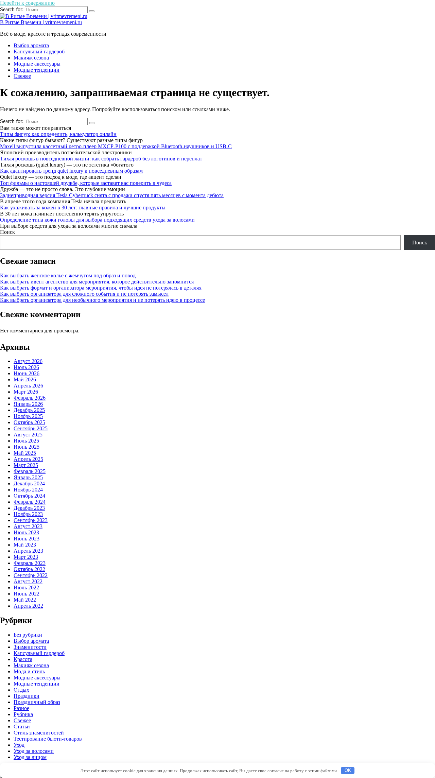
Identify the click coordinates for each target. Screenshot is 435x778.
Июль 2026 (26, 367)
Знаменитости (30, 647)
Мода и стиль (29, 671)
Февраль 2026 (30, 398)
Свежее (22, 76)
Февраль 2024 (30, 502)
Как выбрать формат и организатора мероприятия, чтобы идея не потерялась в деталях (101, 288)
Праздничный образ (37, 702)
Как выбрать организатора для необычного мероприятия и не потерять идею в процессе (102, 300)
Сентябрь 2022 (31, 575)
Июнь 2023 (26, 538)
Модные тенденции (36, 70)
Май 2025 (25, 453)
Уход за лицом (30, 757)
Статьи (22, 726)
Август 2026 (28, 361)
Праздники (26, 696)
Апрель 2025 (28, 459)
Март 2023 (26, 557)
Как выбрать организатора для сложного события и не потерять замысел (84, 294)
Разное (21, 708)
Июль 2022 (26, 587)
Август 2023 (28, 526)
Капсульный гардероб (39, 51)
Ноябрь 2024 (28, 489)
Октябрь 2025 (29, 422)
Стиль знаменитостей (39, 733)
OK (348, 770)
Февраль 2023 (30, 563)
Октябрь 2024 (29, 496)
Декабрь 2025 (29, 410)
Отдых (21, 690)
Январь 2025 (28, 477)
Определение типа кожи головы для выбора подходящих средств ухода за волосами (97, 220)
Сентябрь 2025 (31, 428)
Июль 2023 (26, 532)
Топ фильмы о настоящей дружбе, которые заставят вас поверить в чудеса (86, 183)
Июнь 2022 (26, 594)
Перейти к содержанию (27, 3)
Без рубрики (28, 635)
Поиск (7, 232)
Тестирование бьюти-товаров (48, 739)
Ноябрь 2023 (28, 514)
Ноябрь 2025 (28, 416)
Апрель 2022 (28, 606)
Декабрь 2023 (29, 508)
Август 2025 (28, 434)
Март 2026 (26, 392)
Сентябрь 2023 (31, 520)
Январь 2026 (28, 404)
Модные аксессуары (37, 64)
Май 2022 (25, 600)
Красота (23, 659)
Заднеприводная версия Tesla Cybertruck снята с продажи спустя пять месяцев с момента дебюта (112, 195)
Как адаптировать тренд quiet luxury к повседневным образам (71, 171)
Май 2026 (25, 379)
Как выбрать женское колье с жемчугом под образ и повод (68, 275)
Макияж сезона (31, 57)
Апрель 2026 (28, 385)
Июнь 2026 (26, 373)
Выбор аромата (31, 45)
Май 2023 (25, 545)
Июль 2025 (26, 441)
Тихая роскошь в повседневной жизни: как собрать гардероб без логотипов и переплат (101, 158)
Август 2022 (28, 581)
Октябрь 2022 (29, 569)
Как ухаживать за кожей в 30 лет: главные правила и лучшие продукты (83, 207)
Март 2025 (26, 465)
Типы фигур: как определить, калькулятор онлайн (58, 134)
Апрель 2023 (28, 551)
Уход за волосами (34, 751)
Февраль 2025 (30, 471)
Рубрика (23, 714)
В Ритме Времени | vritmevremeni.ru (41, 22)
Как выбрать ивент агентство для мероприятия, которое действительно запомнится (97, 281)
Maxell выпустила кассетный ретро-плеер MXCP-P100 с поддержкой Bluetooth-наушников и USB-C (116, 146)
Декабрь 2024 (29, 483)
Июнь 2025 (26, 447)
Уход (19, 745)
